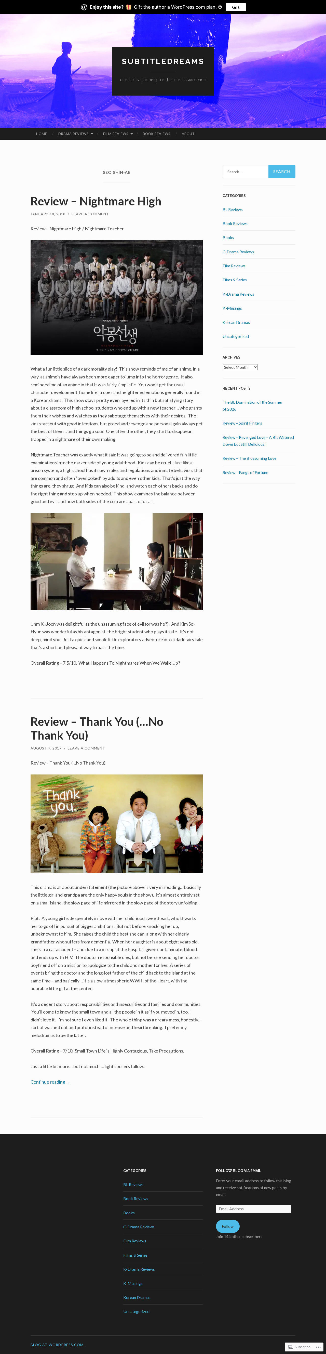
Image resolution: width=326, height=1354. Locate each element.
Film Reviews (115, 134)
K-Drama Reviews (238, 294)
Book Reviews (156, 134)
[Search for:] (259, 171)
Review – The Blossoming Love (249, 458)
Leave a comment (90, 214)
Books (228, 237)
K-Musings (232, 308)
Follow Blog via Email (238, 1171)
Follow (228, 1226)
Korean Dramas (236, 322)
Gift (236, 7)
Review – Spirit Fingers (242, 422)
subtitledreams (163, 61)
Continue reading (51, 1082)
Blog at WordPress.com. (58, 1345)
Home (41, 134)
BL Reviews (233, 209)
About (188, 134)
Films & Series (235, 279)
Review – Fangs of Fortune (245, 472)
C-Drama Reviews (238, 251)
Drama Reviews (73, 134)
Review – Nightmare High (96, 201)
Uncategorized (236, 336)
